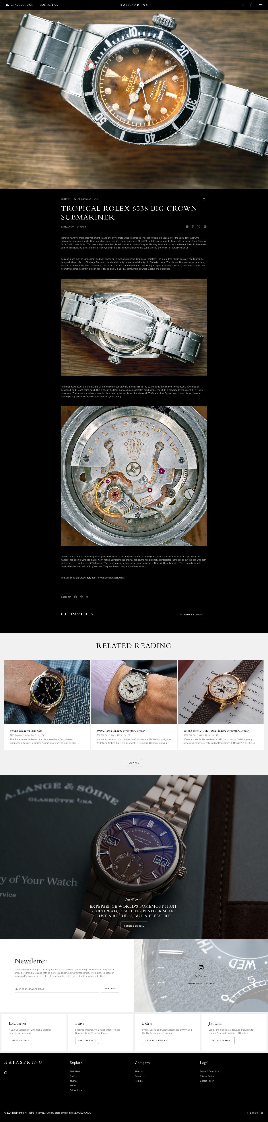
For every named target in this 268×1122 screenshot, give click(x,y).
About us (139, 1071)
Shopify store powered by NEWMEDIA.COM (68, 1113)
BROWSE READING (222, 1040)
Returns (139, 1081)
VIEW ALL (134, 763)
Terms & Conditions (209, 1071)
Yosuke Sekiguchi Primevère (26, 731)
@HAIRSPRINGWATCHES (201, 983)
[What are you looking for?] (243, 5)
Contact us (140, 1076)
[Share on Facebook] (187, 226)
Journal (73, 1081)
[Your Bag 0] (251, 5)
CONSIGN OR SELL (134, 926)
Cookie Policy (207, 1081)
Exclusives (75, 1071)
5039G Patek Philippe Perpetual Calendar (121, 731)
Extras (73, 1085)
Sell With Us (76, 1090)
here (89, 578)
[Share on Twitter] (198, 226)
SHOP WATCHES (20, 1040)
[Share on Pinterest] (192, 226)
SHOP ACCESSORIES (156, 1040)
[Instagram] (5, 1072)
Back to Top (257, 1113)
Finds (72, 1076)
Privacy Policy (207, 1076)
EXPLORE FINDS (87, 1040)
